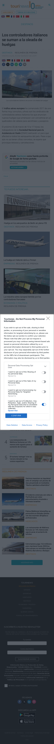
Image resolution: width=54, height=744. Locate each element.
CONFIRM (16, 416)
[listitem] (27, 366)
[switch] (44, 372)
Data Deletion (12, 425)
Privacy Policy (42, 425)
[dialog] (27, 372)
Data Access (27, 425)
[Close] (48, 319)
